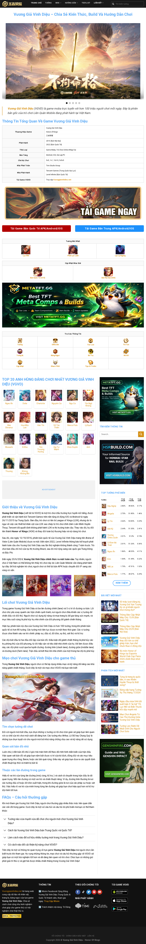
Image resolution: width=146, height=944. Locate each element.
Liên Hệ (90, 936)
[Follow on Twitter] (88, 892)
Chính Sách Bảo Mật (76, 936)
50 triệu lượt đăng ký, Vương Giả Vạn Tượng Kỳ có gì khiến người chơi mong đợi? (130, 605)
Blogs (36, 8)
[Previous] (4, 61)
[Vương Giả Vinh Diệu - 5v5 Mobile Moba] (14, 4)
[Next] (142, 61)
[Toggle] (5, 819)
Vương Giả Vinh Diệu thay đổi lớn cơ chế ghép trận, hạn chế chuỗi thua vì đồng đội (130, 642)
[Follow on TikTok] (83, 892)
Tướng (48, 3)
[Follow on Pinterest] (94, 892)
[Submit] (141, 434)
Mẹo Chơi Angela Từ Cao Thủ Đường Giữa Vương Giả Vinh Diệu (130, 717)
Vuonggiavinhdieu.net (12, 891)
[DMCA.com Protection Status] (11, 916)
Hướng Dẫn (70, 3)
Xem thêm (122, 583)
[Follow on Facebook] (77, 892)
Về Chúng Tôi (58, 936)
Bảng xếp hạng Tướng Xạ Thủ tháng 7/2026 (130, 691)
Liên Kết (98, 3)
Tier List (86, 3)
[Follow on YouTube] (99, 892)
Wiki (57, 3)
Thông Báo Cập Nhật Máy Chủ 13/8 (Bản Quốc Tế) (130, 617)
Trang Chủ (36, 3)
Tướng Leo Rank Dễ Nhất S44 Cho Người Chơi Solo (130, 729)
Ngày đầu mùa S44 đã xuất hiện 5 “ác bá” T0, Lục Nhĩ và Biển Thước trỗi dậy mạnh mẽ (131, 705)
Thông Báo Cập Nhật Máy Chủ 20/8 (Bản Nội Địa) (130, 629)
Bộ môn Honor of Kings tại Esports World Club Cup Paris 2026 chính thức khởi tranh (130, 656)
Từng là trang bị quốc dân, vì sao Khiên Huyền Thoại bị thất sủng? (130, 680)
